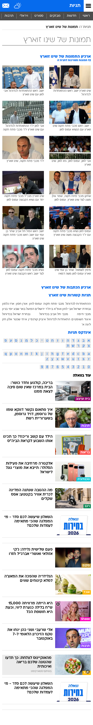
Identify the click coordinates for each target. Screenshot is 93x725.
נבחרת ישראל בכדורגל (16, 314)
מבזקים (55, 16)
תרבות (9, 16)
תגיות (74, 5)
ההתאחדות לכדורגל (78, 303)
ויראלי (24, 16)
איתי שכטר (20, 319)
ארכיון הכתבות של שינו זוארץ (66, 287)
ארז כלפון (8, 303)
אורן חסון (21, 303)
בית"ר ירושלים (44, 308)
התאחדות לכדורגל (58, 319)
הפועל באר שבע (24, 308)
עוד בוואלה (82, 375)
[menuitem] (71, 16)
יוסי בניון (7, 308)
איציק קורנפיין (37, 319)
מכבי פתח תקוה (53, 303)
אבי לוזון (67, 308)
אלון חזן (7, 319)
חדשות (71, 16)
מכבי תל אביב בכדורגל (53, 314)
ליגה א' (86, 324)
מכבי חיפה (84, 314)
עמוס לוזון (35, 303)
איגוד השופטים (81, 319)
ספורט (38, 16)
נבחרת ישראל (82, 308)
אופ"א (58, 308)
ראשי (86, 16)
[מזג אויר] (18, 6)
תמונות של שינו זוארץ (62, 27)
